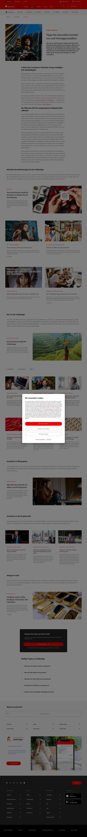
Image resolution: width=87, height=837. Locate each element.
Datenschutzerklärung (49, 409)
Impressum (49, 439)
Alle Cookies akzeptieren (43, 423)
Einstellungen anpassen (43, 434)
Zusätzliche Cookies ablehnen (43, 428)
